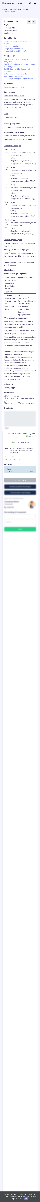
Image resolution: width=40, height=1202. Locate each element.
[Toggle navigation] (30, 3)
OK (26, 1199)
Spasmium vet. (23, 9)
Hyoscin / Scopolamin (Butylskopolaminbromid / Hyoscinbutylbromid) (15, 48)
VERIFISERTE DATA (27, 403)
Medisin (13, 9)
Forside (4, 9)
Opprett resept (20, 480)
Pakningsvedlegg (12, 396)
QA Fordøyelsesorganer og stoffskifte (18, 79)
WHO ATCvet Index (13, 403)
